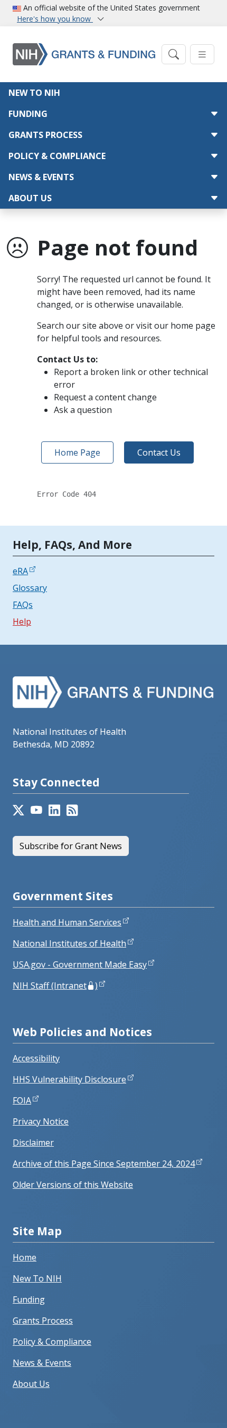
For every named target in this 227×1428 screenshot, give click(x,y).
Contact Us (159, 452)
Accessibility (36, 1058)
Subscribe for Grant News (71, 846)
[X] (18, 811)
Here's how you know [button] (55, 19)
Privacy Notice (41, 1121)
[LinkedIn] (54, 811)
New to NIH (34, 93)
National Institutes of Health (69, 943)
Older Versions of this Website (73, 1184)
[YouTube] (36, 811)
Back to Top (180, 1407)
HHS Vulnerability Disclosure (69, 1079)
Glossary (30, 588)
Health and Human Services (67, 922)
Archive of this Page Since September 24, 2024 (104, 1163)
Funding (28, 114)
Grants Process (45, 135)
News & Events (41, 177)
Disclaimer (33, 1142)
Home (24, 1257)
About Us (30, 198)
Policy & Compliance (57, 156)
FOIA (22, 1100)
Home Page (77, 452)
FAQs (23, 604)
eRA (20, 571)
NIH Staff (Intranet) (55, 985)
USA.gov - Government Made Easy (80, 964)
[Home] (84, 54)
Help (22, 621)
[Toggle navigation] (174, 54)
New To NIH (37, 1278)
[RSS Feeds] (72, 811)
